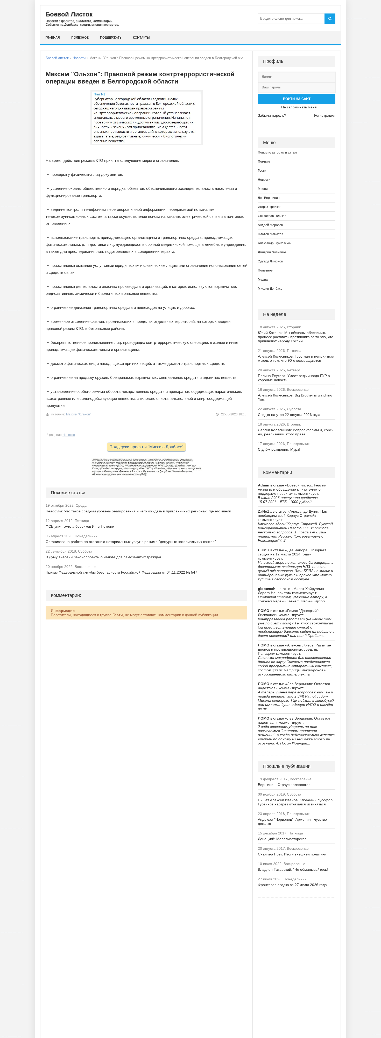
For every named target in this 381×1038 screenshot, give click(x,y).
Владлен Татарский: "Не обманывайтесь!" (293, 869)
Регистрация (324, 115)
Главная (52, 37)
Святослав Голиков (272, 216)
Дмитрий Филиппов (272, 252)
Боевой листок (57, 58)
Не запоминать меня (299, 107)
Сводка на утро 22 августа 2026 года (289, 415)
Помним (264, 161)
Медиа (263, 279)
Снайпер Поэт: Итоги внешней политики (292, 854)
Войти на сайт (297, 99)
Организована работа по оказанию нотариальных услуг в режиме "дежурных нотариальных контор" (131, 542)
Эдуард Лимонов (270, 261)
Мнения (264, 189)
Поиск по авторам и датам (277, 152)
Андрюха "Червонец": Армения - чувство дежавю (292, 821)
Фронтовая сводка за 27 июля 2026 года (292, 885)
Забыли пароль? (272, 115)
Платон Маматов (270, 234)
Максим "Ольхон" (78, 414)
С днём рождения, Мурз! (279, 449)
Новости (79, 58)
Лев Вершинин (269, 198)
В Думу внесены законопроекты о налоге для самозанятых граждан (103, 557)
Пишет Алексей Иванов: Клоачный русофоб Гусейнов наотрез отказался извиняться (295, 802)
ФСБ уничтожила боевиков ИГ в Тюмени (80, 526)
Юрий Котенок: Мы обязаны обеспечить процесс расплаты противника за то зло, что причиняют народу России (295, 337)
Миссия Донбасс (270, 288)
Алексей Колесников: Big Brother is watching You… (295, 397)
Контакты (141, 37)
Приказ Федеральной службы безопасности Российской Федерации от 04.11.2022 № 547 (121, 572)
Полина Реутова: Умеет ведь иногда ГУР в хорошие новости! (294, 378)
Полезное (80, 37)
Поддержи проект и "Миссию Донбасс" (146, 447)
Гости (262, 170)
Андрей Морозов (270, 225)
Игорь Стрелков (269, 207)
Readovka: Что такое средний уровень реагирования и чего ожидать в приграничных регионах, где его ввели (138, 511)
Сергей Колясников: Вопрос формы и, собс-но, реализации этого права (295, 432)
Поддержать (111, 37)
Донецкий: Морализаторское (282, 839)
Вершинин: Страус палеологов (284, 785)
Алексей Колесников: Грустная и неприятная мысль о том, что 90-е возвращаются (296, 358)
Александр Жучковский (275, 243)
